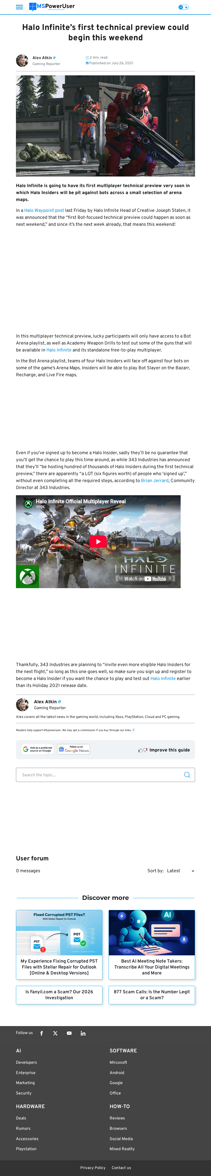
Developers (26, 1062)
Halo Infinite (59, 350)
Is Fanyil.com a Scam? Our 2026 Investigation (59, 995)
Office (115, 1093)
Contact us (121, 1168)
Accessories (27, 1139)
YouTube (69, 1033)
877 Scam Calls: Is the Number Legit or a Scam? (152, 995)
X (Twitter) (55, 1033)
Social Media (121, 1139)
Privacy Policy (93, 1168)
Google (116, 1083)
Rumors (23, 1128)
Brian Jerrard (155, 481)
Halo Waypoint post (44, 211)
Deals (21, 1118)
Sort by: (155, 871)
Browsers (118, 1128)
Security (23, 1093)
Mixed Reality (122, 1149)
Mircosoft (118, 1062)
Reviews (117, 1118)
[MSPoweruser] (52, 7)
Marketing (25, 1083)
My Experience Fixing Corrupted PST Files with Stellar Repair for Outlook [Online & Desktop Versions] (59, 967)
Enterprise (26, 1073)
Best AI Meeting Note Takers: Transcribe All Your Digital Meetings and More (152, 967)
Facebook (41, 1033)
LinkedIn (83, 1033)
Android (117, 1073)
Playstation (26, 1149)
